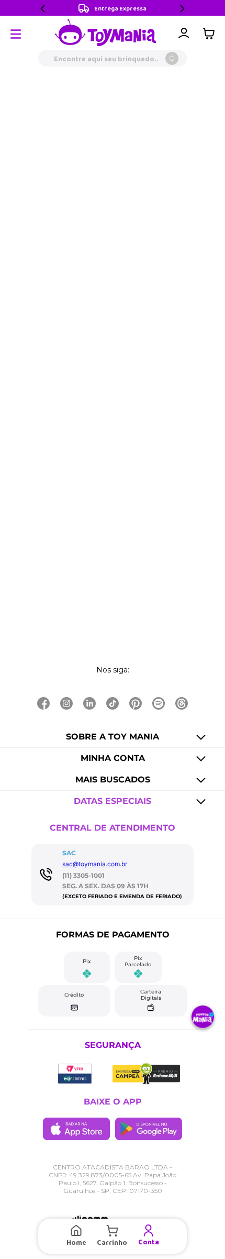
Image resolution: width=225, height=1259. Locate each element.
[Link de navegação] (105, 33)
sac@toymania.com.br (94, 864)
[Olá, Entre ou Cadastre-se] (184, 33)
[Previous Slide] (43, 9)
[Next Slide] (182, 9)
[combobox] (112, 58)
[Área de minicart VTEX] (211, 33)
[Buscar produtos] (171, 58)
